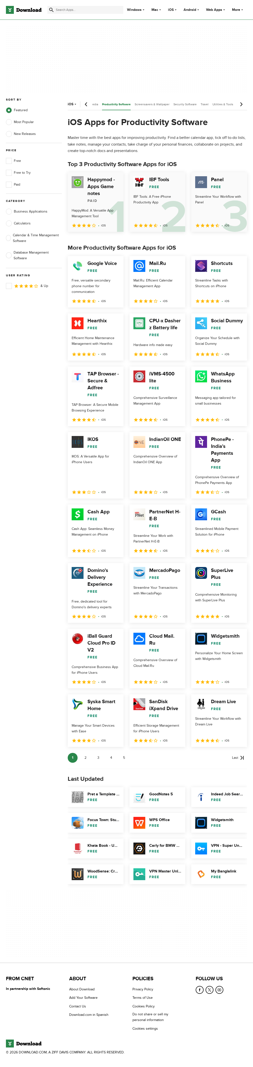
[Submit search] (51, 10)
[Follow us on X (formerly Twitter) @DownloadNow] (209, 990)
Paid (17, 184)
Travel (205, 104)
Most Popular (24, 122)
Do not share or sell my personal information (150, 1017)
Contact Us (77, 1006)
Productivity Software (116, 104)
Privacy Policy (142, 989)
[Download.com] (24, 10)
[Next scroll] (241, 104)
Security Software (185, 104)
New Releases (25, 134)
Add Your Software (83, 998)
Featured (21, 110)
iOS (171, 10)
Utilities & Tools (222, 104)
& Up (44, 286)
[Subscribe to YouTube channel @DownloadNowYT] (219, 990)
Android (190, 10)
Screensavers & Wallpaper (152, 104)
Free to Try (22, 173)
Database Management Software (31, 255)
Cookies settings (145, 1028)
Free (17, 161)
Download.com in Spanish (88, 1015)
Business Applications (30, 211)
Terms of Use (142, 998)
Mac (154, 10)
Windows (134, 10)
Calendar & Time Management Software (36, 238)
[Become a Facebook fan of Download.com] (200, 990)
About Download (82, 989)
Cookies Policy (143, 1006)
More (236, 10)
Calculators (22, 223)
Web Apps (214, 10)
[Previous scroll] (86, 104)
